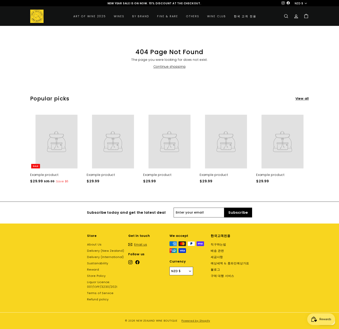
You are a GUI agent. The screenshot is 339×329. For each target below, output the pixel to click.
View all (302, 98)
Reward (93, 269)
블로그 (215, 269)
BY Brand (140, 16)
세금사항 (217, 257)
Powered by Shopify (195, 321)
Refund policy (97, 299)
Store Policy (96, 276)
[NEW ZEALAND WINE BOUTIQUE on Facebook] (137, 262)
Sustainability (97, 263)
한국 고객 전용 (245, 16)
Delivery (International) (105, 257)
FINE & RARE (167, 16)
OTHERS (192, 16)
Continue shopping (169, 66)
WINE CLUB (216, 16)
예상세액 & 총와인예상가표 (230, 263)
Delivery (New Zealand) (105, 251)
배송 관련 (217, 251)
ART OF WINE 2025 (89, 16)
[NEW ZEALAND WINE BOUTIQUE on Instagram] (130, 262)
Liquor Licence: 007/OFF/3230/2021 (102, 284)
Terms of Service (100, 293)
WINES (119, 16)
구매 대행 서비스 (222, 276)
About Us (94, 244)
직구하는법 (218, 244)
